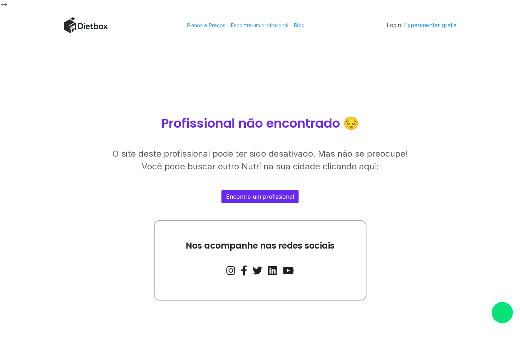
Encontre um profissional (259, 25)
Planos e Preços (206, 25)
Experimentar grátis (430, 25)
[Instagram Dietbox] (231, 270)
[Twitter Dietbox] (257, 270)
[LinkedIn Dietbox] (272, 270)
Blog (299, 25)
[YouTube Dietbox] (288, 270)
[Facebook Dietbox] (244, 270)
